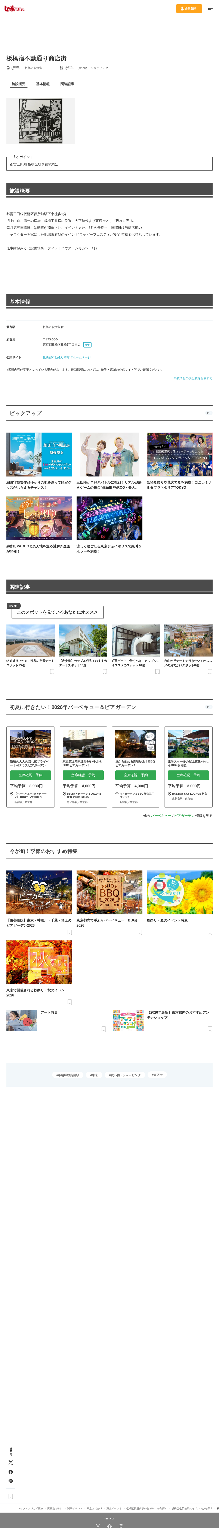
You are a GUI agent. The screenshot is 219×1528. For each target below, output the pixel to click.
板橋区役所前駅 (68, 1075)
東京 (95, 1075)
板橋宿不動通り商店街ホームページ (67, 357)
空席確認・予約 (31, 775)
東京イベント (114, 1508)
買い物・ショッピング (126, 1075)
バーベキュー (161, 815)
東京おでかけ (94, 1508)
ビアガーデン (184, 815)
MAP (87, 344)
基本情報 (20, 301)
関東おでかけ (55, 1508)
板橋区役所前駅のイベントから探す (192, 1508)
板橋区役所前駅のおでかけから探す (146, 1508)
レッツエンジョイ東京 (30, 1508)
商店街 (158, 1075)
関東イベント (75, 1508)
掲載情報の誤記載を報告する (193, 378)
